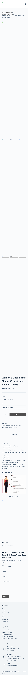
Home (3, 609)
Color (3, 396)
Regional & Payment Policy (9, 638)
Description (14, 434)
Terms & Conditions (7, 636)
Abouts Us (5, 619)
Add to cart (18, 414)
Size (3, 404)
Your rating (4, 566)
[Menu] (25, 4)
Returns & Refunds (7, 632)
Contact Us (5, 621)
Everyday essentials (14, 425)
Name (5, 571)
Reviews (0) (14, 438)
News (3, 617)
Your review (6, 581)
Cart (3, 615)
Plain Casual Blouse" (11, 427)
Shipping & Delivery (7, 634)
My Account (5, 613)
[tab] (14, 434)
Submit (5, 596)
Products (4, 611)
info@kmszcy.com (12, 665)
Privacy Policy (6, 630)
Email (5, 576)
